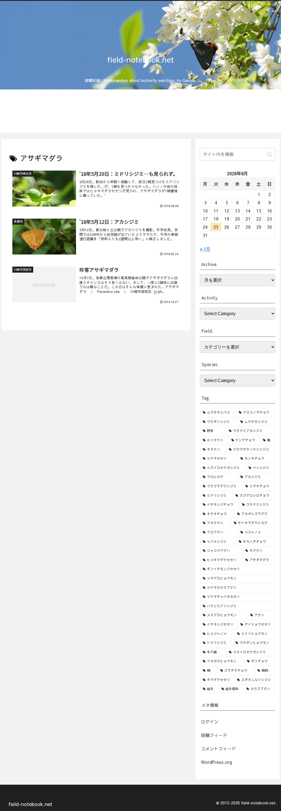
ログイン (209, 722)
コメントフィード (218, 748)
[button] (269, 154)
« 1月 (205, 249)
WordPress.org (216, 762)
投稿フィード (214, 735)
